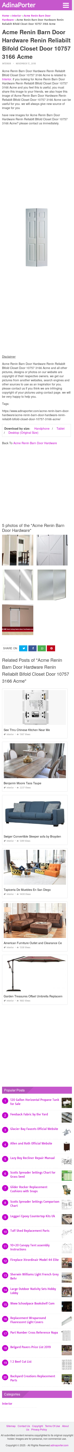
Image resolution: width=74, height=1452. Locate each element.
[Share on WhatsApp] (42, 648)
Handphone (42, 428)
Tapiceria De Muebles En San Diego (27, 890)
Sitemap (11, 1426)
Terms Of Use (52, 1426)
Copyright (37, 1426)
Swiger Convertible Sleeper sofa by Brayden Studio (37, 836)
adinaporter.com (59, 1445)
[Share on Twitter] (23, 648)
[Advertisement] (37, 165)
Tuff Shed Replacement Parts (29, 1231)
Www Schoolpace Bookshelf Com (32, 1303)
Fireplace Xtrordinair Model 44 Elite (34, 1260)
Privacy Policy (39, 1429)
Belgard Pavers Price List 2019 (30, 1347)
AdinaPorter (19, 4)
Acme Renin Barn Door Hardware (35, 443)
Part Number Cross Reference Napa (34, 1332)
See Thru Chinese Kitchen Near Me (27, 730)
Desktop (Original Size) (23, 432)
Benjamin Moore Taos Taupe (22, 783)
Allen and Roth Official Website (31, 1143)
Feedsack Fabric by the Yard (29, 1114)
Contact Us (24, 1426)
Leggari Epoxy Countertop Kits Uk (32, 1216)
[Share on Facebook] (32, 648)
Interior (6, 63)
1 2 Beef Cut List (20, 1361)
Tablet (61, 428)
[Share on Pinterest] (51, 648)
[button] (66, 5)
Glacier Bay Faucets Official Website (34, 1129)
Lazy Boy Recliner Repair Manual (32, 1158)
